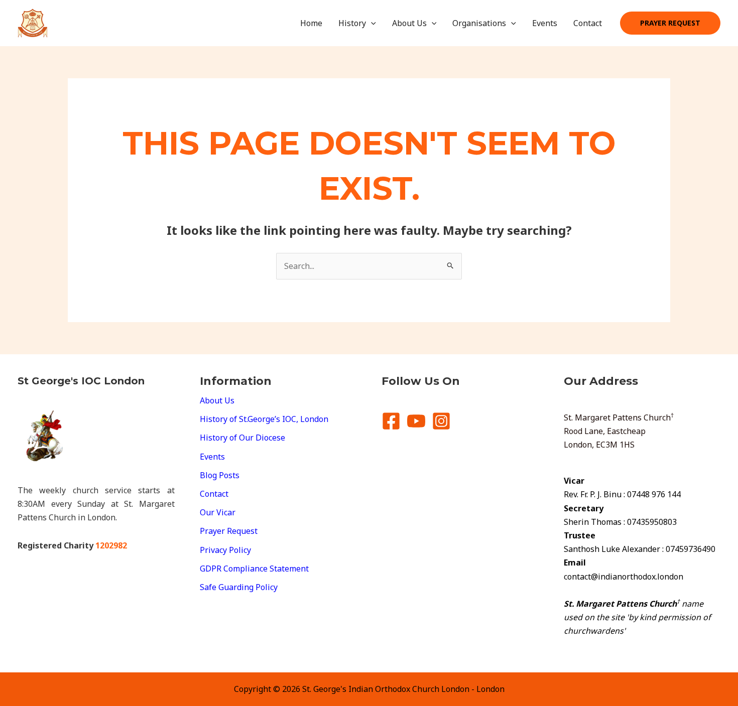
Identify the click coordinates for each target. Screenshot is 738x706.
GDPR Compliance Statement (254, 568)
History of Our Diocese (242, 437)
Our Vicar (217, 512)
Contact (587, 23)
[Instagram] (441, 421)
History (352, 23)
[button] (371, 23)
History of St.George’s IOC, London (264, 419)
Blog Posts (219, 475)
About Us (409, 23)
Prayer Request (229, 530)
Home (311, 23)
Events (544, 23)
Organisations (479, 23)
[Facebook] (391, 421)
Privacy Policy (225, 549)
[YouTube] (416, 421)
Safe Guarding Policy (239, 587)
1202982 (111, 545)
